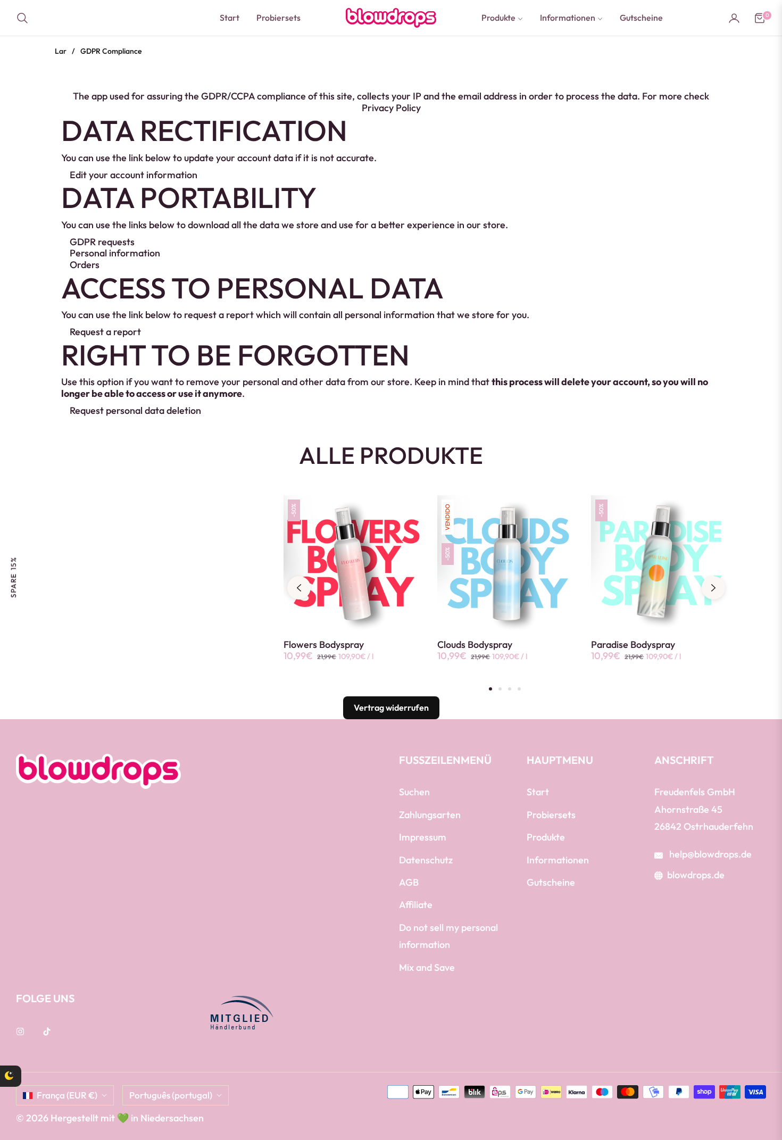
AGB (409, 882)
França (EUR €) (67, 1095)
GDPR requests (102, 242)
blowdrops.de (696, 875)
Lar (60, 51)
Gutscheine (551, 882)
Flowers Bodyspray (324, 644)
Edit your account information (133, 175)
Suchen (414, 792)
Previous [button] (299, 588)
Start (538, 792)
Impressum (422, 837)
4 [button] (519, 688)
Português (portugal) (170, 1095)
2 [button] (500, 688)
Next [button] (713, 588)
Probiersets (551, 815)
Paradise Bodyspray (633, 644)
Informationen (558, 860)
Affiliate (415, 904)
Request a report (105, 332)
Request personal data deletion (135, 410)
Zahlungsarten (430, 815)
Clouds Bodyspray (474, 644)
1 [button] (490, 688)
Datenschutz (426, 860)
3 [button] (509, 688)
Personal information (115, 253)
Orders (84, 265)
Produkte (546, 837)
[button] (25, 18)
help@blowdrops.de (709, 854)
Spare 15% (13, 576)
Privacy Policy (391, 108)
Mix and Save (427, 967)
